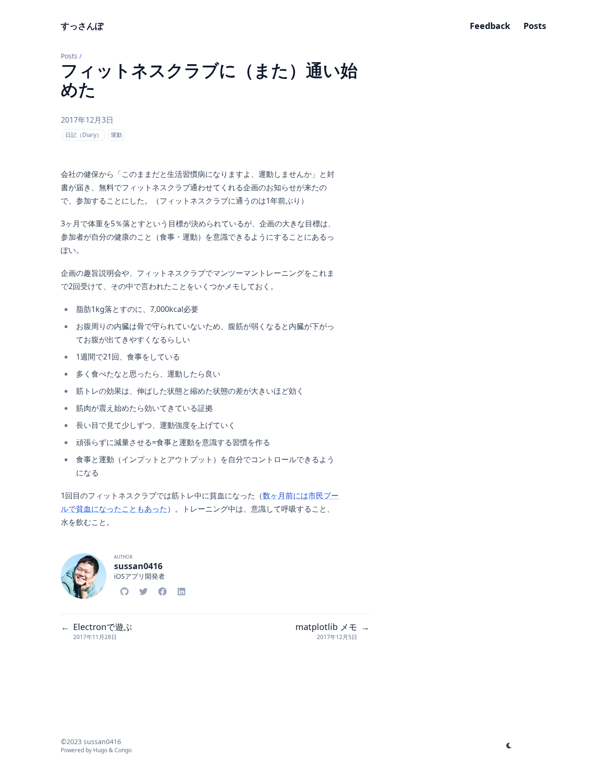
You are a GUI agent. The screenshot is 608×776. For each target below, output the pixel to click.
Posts (69, 55)
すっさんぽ (82, 25)
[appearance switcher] (509, 745)
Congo (123, 750)
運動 (116, 135)
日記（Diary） (83, 135)
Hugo (100, 750)
